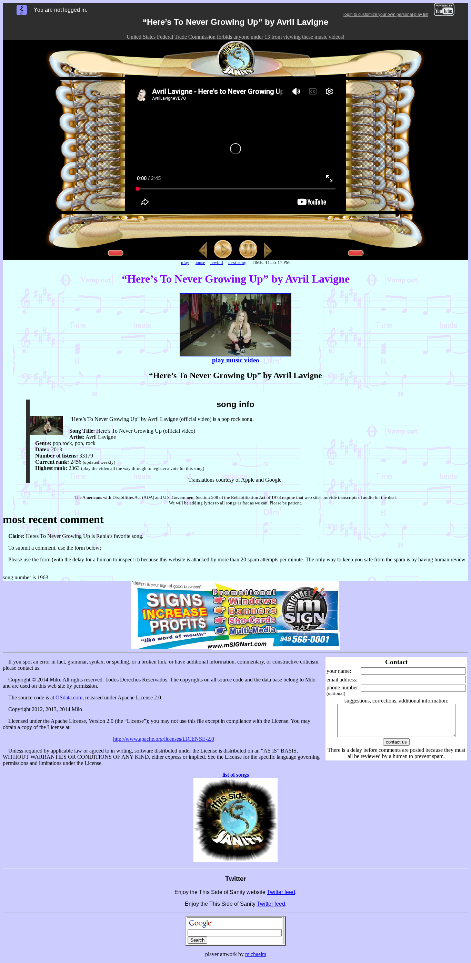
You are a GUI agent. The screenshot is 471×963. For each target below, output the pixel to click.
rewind (216, 262)
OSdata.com (69, 697)
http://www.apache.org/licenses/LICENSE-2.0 (163, 739)
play (185, 262)
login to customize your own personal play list (385, 14)
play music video (235, 360)
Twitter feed (281, 892)
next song (237, 262)
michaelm (255, 954)
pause (199, 262)
